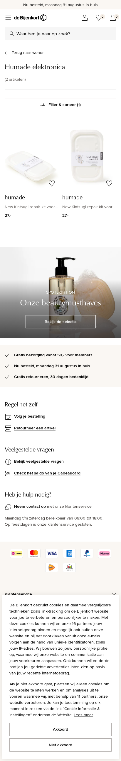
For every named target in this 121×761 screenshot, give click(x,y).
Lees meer (83, 714)
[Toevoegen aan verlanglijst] (51, 183)
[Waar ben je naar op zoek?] (11, 33)
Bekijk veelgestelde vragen (39, 461)
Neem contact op (30, 506)
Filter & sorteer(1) (64, 104)
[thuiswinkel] (69, 570)
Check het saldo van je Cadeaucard (47, 473)
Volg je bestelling (29, 416)
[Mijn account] (84, 17)
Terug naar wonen (28, 52)
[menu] (8, 17)
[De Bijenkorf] (30, 17)
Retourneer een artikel (35, 428)
